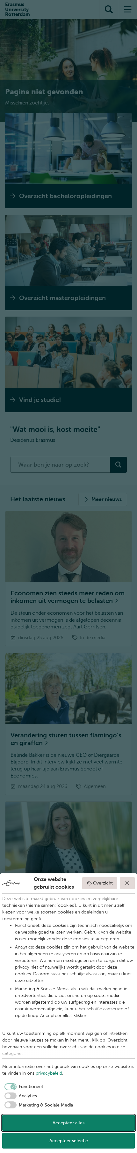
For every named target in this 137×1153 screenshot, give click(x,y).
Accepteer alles (68, 1123)
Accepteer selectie (68, 1140)
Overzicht (103, 883)
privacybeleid (49, 1073)
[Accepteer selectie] (127, 883)
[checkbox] (22, 1086)
